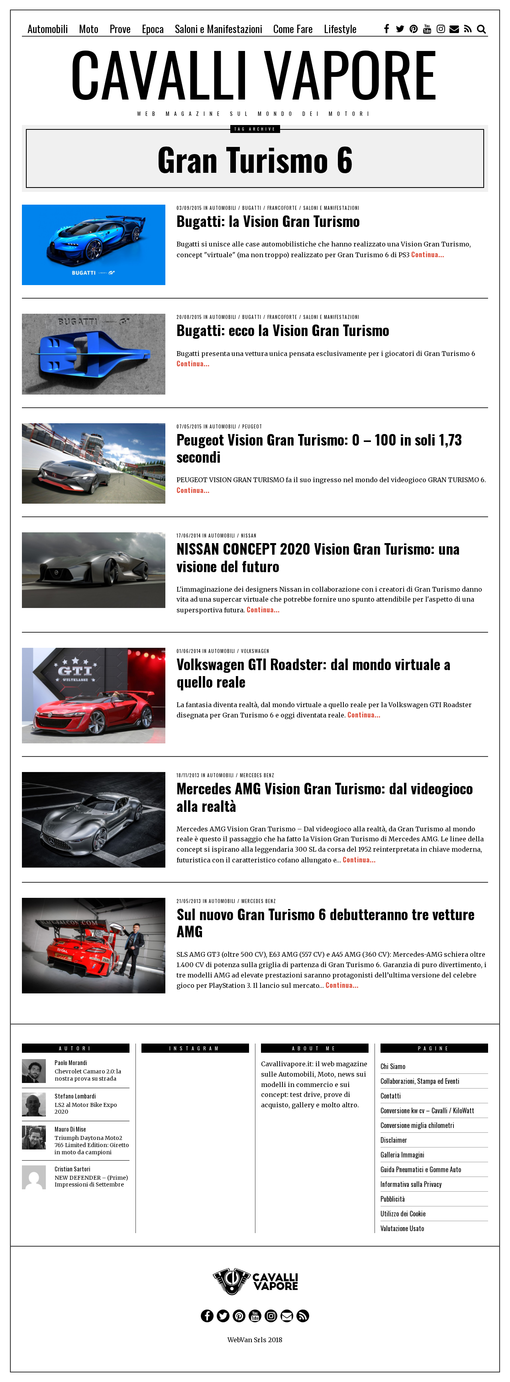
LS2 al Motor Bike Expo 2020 (86, 1109)
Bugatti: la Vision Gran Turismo (268, 220)
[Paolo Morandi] (34, 1071)
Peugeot (252, 426)
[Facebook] (386, 29)
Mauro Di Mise (70, 1129)
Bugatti (251, 208)
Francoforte (282, 208)
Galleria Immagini (402, 1154)
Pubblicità (393, 1199)
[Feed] (468, 29)
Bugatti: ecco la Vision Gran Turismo (283, 329)
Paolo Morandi (71, 1062)
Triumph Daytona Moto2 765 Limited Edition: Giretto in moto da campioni (92, 1145)
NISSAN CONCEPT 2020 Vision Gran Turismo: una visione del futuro (318, 557)
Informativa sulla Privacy (411, 1184)
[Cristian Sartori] (34, 1177)
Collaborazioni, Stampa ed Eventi (420, 1081)
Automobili (47, 28)
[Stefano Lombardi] (34, 1104)
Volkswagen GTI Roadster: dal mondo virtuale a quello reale (314, 672)
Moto (88, 28)
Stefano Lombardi (75, 1096)
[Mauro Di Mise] (34, 1137)
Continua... (427, 254)
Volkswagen (255, 651)
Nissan (249, 535)
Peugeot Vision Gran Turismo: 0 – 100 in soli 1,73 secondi (319, 447)
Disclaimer (394, 1140)
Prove (120, 28)
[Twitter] (400, 29)
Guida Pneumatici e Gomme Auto (421, 1169)
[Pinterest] (413, 29)
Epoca (153, 28)
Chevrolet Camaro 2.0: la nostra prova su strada (88, 1075)
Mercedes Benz (257, 775)
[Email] (454, 29)
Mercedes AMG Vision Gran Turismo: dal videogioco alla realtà (325, 796)
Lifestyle (340, 28)
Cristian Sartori (72, 1169)
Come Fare (293, 28)
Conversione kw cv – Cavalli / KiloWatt (427, 1110)
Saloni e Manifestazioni (218, 28)
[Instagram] (440, 29)
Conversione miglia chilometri (417, 1125)
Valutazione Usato (402, 1228)
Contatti (391, 1096)
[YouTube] (427, 29)
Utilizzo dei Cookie (403, 1213)
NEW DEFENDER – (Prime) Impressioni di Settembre (91, 1181)
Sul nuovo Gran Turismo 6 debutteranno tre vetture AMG (326, 922)
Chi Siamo (393, 1066)
